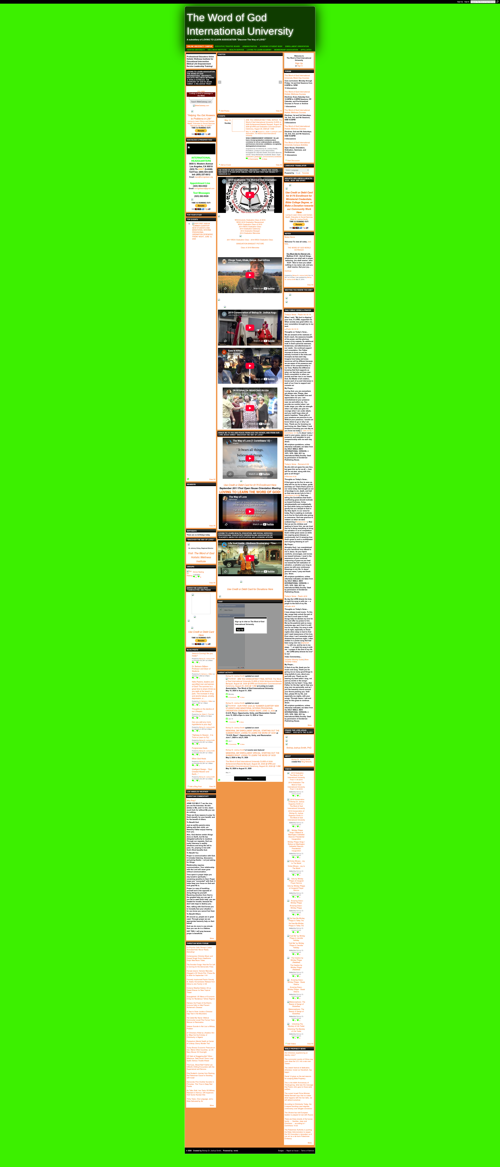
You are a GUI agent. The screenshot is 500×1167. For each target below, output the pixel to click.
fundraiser (278, 156)
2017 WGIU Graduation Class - (239, 239)
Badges (281, 1150)
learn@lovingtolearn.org (204, 177)
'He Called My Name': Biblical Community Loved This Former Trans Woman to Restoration (201, 1019)
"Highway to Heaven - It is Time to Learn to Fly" (202, 736)
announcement (268, 156)
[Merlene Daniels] (211, 512)
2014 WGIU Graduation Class (250, 226)
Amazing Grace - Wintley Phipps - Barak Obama (296, 989)
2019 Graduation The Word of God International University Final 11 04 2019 (296, 785)
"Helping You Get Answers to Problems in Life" (201, 116)
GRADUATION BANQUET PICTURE (250, 243)
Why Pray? (191, 800)
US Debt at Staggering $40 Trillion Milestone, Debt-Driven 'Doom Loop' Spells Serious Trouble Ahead (200, 1058)
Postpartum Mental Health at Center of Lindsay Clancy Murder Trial (200, 1042)
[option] (250, 82)
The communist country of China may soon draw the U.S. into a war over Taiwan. (299, 1061)
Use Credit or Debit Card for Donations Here (250, 589)
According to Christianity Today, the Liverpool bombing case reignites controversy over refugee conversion (298, 1106)
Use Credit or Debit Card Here (201, 633)
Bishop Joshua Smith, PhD (299, 747)
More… (212, 938)
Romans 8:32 (291, 476)
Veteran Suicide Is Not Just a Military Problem (201, 1027)
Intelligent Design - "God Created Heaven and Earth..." (202, 771)
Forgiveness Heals (199, 748)
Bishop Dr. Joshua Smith (207, 658)
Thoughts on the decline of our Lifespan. (203, 710)
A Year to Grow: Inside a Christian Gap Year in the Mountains (199, 1012)
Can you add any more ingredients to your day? (202, 723)
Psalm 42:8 (290, 606)
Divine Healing (198, 572)
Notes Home (290, 237)
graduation (258, 156)
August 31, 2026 (263, 131)
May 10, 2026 (250, 131)
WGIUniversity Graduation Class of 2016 (250, 220)
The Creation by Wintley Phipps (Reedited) (296, 967)
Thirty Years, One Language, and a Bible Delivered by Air (200, 1100)
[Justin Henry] (197, 498)
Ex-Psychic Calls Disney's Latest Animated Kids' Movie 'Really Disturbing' (199, 949)
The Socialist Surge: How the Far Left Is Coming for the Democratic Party (201, 965)
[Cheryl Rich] (211, 505)
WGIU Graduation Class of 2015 (250, 224)
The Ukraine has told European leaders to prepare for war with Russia (299, 1113)
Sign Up (460, 2)
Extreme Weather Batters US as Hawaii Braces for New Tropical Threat (199, 990)
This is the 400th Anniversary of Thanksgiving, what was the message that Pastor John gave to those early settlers (299, 1085)
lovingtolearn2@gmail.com (204, 188)
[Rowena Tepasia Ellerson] (190, 498)
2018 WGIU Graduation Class (262, 239)
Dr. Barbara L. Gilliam (206, 674)
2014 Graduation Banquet (250, 231)
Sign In (466, 2)
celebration (250, 156)
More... (250, 778)
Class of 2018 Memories (250, 247)
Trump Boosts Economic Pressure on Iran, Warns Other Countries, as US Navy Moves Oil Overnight (201, 1049)
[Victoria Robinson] (190, 519)
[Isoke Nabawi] (204, 498)
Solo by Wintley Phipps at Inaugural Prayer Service (296, 888)
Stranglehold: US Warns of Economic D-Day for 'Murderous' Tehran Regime (201, 997)
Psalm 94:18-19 (292, 329)
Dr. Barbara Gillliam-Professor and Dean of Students (201, 668)
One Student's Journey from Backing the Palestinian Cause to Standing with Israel (200, 1075)
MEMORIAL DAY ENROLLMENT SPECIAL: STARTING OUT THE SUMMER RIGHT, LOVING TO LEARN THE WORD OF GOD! (252, 731)
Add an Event (226, 165)
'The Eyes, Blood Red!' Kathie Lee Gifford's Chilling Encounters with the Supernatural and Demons (200, 1066)
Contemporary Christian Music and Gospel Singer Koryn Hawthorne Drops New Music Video (200, 958)
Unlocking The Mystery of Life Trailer (296, 1030)
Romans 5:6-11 (301, 521)
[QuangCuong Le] (204, 505)
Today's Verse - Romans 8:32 (297, 464)
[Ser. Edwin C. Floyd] (211, 498)
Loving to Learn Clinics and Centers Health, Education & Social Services (201, 122)
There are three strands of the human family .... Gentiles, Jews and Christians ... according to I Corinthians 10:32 (299, 1122)
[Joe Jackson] (197, 491)
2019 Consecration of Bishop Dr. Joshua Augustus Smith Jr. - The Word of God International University (296, 815)
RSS (188, 479)
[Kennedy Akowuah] (204, 519)
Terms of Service (307, 1150)
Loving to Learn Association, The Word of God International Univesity (264, 133)
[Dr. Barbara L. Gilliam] (197, 519)
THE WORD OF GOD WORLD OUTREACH (299, 248)
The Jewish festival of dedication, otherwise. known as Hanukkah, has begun (298, 1069)
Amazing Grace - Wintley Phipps (296, 906)
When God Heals (199, 758)
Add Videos (291, 1043)
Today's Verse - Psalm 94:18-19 (298, 314)
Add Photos (225, 111)
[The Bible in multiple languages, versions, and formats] (201, 105)
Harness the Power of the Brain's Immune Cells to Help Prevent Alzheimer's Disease (199, 1005)
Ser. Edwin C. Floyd (205, 714)
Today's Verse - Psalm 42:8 (296, 596)
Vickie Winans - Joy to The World (296, 867)
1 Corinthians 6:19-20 (298, 494)
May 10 (228, 120)
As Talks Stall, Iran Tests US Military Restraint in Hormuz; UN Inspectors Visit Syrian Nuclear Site (201, 1092)
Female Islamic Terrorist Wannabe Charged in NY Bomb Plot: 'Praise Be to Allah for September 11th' (201, 973)
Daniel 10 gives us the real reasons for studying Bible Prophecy (298, 1077)
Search (497, 2)
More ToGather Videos (296, 660)
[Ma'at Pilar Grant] (190, 505)
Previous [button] (219, 82)
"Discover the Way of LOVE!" (201, 125)
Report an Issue (292, 1150)
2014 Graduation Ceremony (250, 228)
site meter (201, 91)
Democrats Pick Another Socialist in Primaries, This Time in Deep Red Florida (200, 1084)
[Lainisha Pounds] (204, 491)
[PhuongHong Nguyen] (197, 505)
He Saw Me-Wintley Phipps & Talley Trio (296, 924)
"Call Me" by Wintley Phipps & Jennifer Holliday (296, 945)
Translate (305, 173)
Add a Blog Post (195, 786)
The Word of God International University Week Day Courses (297, 76)
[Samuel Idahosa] (190, 512)
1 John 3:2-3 (306, 430)
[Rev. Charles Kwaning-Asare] (211, 519)
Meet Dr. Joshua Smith (299, 219)
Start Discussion (293, 160)
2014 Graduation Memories (250, 233)
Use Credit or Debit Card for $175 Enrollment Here (250, 484)
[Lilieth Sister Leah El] (204, 512)
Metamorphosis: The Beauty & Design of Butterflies (296, 1011)
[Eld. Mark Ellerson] (211, 491)
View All (212, 479)
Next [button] (280, 82)
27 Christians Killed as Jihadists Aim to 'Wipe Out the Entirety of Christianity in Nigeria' (200, 1034)
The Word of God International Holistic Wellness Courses (297, 92)
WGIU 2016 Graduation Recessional (250, 222)
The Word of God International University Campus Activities (297, 143)
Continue (288, 271)
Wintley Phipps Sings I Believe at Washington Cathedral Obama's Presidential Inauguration (296, 846)
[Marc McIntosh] (190, 491)
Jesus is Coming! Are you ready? (202, 654)
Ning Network (306, 761)
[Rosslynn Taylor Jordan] (197, 512)
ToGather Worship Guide (294, 659)
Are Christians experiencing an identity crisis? (296, 1053)
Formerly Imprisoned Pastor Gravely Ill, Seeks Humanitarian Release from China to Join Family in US (201, 981)
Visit (190, 553)
